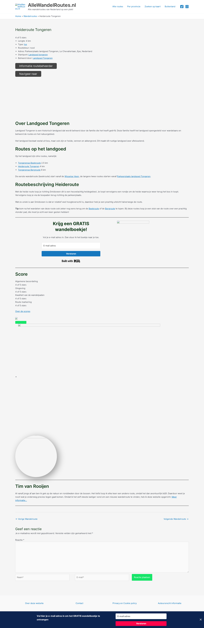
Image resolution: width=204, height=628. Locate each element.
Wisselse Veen (72, 176)
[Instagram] (187, 6)
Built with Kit (71, 260)
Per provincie (133, 6)
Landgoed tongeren (38, 54)
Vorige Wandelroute (26, 519)
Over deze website (34, 603)
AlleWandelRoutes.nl (52, 5)
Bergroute (110, 208)
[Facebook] (182, 6)
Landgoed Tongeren (43, 58)
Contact (79, 603)
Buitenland (170, 6)
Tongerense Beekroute (29, 163)
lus (25, 44)
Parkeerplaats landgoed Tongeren (133, 176)
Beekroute (94, 208)
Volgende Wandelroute (176, 519)
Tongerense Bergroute (29, 170)
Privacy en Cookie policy (125, 603)
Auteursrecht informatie (169, 603)
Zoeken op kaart (153, 6)
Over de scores (22, 311)
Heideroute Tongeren (28, 166)
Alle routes (117, 6)
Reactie (19, 540)
